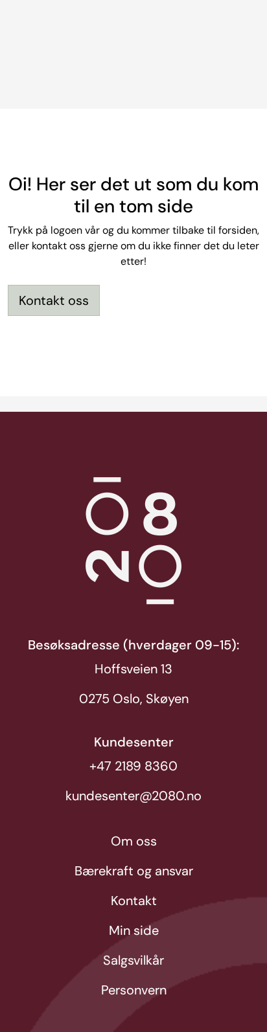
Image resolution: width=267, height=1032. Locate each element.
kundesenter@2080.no (133, 795)
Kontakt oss (54, 300)
